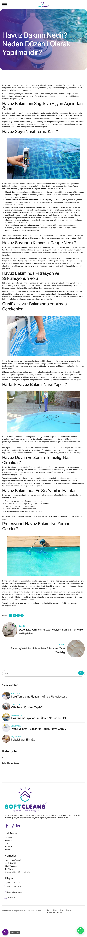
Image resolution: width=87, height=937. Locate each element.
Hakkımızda (9, 846)
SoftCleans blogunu (69, 603)
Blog (6, 843)
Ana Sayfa (8, 838)
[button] (80, 930)
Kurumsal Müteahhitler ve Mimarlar (17, 872)
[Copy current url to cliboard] (10, 615)
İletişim (7, 849)
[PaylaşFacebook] (14, 615)
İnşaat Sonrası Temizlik (13, 860)
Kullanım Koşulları (65, 910)
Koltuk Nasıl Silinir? (22, 739)
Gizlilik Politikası (52, 910)
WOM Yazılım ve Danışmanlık (11, 911)
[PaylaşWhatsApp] (22, 615)
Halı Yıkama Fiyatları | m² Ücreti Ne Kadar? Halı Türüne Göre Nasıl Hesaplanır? (38, 719)
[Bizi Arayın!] (5, 932)
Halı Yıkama (9, 869)
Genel (4, 758)
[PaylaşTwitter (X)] (18, 615)
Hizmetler (8, 840)
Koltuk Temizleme (11, 866)
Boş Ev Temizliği (10, 863)
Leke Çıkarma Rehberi (11, 763)
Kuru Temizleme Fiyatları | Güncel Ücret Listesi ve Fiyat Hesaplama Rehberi (38, 698)
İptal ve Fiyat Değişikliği (54, 912)
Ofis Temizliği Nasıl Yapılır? (27, 707)
